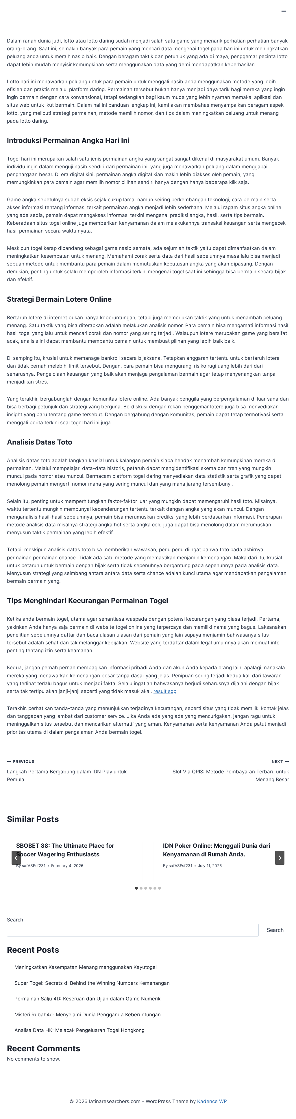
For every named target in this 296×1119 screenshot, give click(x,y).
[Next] (279, 858)
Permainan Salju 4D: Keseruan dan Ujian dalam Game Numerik (87, 999)
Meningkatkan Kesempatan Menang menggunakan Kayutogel (85, 967)
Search (15, 920)
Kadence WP (212, 1101)
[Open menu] (283, 11)
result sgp (164, 691)
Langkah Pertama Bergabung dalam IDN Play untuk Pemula (67, 770)
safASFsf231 (33, 865)
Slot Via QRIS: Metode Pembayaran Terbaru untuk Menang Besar (231, 770)
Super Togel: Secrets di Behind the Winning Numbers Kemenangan (92, 983)
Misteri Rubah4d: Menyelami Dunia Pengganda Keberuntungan (87, 1014)
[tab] (136, 888)
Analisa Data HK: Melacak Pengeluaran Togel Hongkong (79, 1030)
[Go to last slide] (16, 858)
